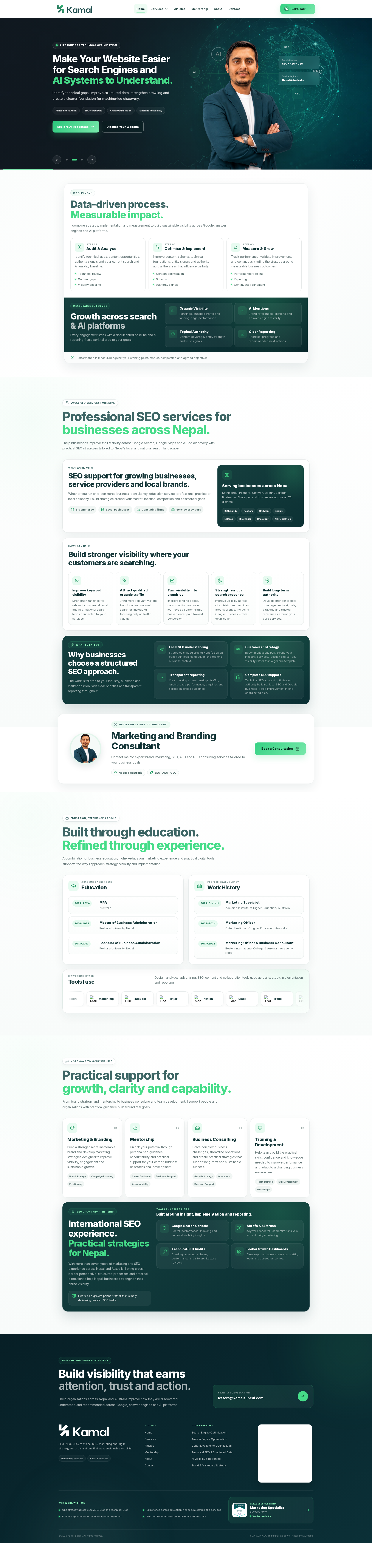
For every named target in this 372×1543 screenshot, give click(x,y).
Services (150, 1439)
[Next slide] (91, 159)
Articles (179, 9)
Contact (234, 9)
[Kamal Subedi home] (74, 9)
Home (140, 9)
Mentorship (199, 9)
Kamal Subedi (269, 1426)
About (218, 9)
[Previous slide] (57, 159)
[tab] (67, 160)
